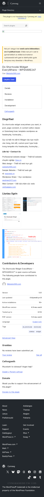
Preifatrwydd (7, 418)
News (4, 410)
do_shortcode (27, 327)
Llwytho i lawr (9, 79)
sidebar (31, 331)
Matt (5, 448)
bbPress (6, 452)
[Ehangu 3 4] (18, 216)
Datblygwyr (7, 433)
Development (10, 105)
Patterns (26, 418)
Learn (4, 425)
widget (38, 331)
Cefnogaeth (9, 111)
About (4, 406)
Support (5, 429)
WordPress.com (10, 444)
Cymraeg (11, 466)
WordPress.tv (9, 437)
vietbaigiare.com (9, 187)
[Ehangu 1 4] (18, 200)
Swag (26, 437)
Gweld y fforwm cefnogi (12, 372)
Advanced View (8, 338)
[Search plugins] (26, 25)
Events (26, 429)
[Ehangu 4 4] (39, 232)
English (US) (37, 322)
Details (7, 88)
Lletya (4, 414)
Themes (26, 410)
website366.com (9, 167)
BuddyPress (8, 456)
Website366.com (13, 73)
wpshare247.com (9, 180)
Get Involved (28, 425)
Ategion (26, 414)
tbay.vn (18, 160)
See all (39, 355)
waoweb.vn (10, 173)
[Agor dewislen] (40, 3)
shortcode (37, 327)
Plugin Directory (8, 10)
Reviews (8, 94)
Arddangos (27, 406)
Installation (9, 100)
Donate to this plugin (11, 392)
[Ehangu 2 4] (39, 200)
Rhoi (26, 433)
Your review (7, 355)
